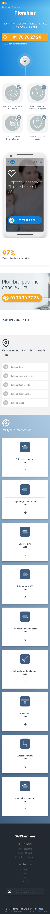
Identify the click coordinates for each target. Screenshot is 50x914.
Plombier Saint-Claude (20, 385)
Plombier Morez (17, 403)
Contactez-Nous (25, 891)
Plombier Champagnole (20, 394)
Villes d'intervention (25, 869)
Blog (25, 877)
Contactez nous (25, 853)
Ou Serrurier (25, 881)
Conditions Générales (12, 911)
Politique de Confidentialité (35, 911)
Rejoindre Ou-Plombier (25, 857)
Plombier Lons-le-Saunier (21, 376)
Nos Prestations (25, 849)
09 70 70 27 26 (27, 37)
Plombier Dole (16, 367)
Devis (25, 873)
